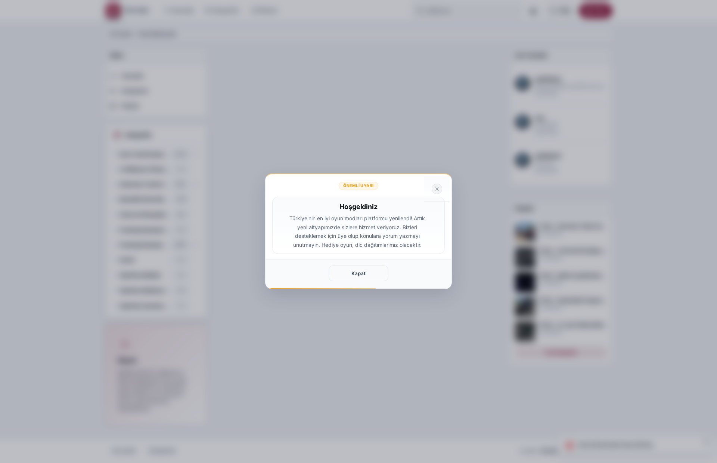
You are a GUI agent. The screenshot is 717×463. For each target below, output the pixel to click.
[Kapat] (437, 189)
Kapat (358, 273)
